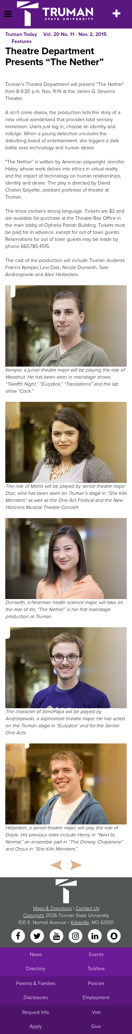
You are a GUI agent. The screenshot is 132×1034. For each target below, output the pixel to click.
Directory (35, 969)
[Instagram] (76, 937)
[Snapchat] (113, 937)
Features (22, 41)
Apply (36, 1026)
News (36, 955)
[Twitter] (38, 937)
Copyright (33, 915)
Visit (96, 1012)
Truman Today (21, 34)
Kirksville (80, 923)
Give (96, 1026)
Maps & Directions (52, 908)
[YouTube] (57, 937)
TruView (96, 969)
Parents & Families (35, 983)
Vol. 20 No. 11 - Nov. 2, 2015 (75, 34)
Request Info (35, 1012)
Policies (96, 983)
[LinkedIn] (95, 937)
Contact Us (87, 908)
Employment (96, 998)
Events (96, 955)
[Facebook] (18, 937)
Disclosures (36, 998)
